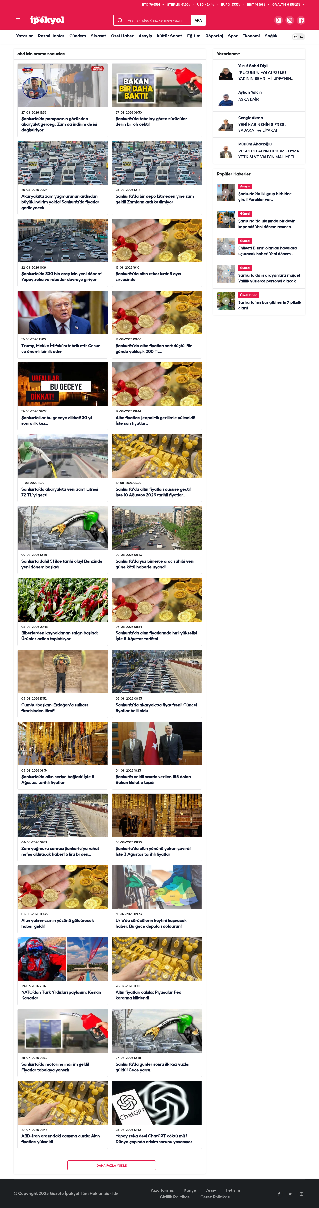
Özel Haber (122, 36)
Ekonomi (251, 36)
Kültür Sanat (169, 36)
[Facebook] (279, 1194)
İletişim (233, 1190)
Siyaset (98, 36)
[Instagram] (301, 1194)
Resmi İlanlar (51, 36)
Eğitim (193, 36)
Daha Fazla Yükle (112, 1165)
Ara (198, 20)
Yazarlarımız (162, 1190)
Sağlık (271, 36)
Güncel (245, 213)
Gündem (77, 36)
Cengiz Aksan (250, 118)
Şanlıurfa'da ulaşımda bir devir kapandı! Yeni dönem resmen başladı (266, 227)
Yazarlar (24, 36)
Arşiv (211, 1190)
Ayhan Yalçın (250, 93)
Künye (190, 1190)
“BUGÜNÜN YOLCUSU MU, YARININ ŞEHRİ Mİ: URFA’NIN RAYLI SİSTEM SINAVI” (264, 79)
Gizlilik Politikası (175, 1197)
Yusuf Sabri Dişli (253, 66)
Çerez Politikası (215, 1197)
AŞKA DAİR (248, 100)
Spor (233, 36)
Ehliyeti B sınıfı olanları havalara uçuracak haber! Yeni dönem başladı (267, 254)
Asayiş (145, 36)
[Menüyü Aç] (18, 20)
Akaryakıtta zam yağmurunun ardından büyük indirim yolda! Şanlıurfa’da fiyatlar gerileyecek (60, 202)
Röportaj (214, 36)
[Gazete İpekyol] (47, 20)
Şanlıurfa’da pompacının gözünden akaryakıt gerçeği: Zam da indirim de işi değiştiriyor (59, 125)
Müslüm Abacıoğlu (255, 144)
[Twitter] (290, 1194)
